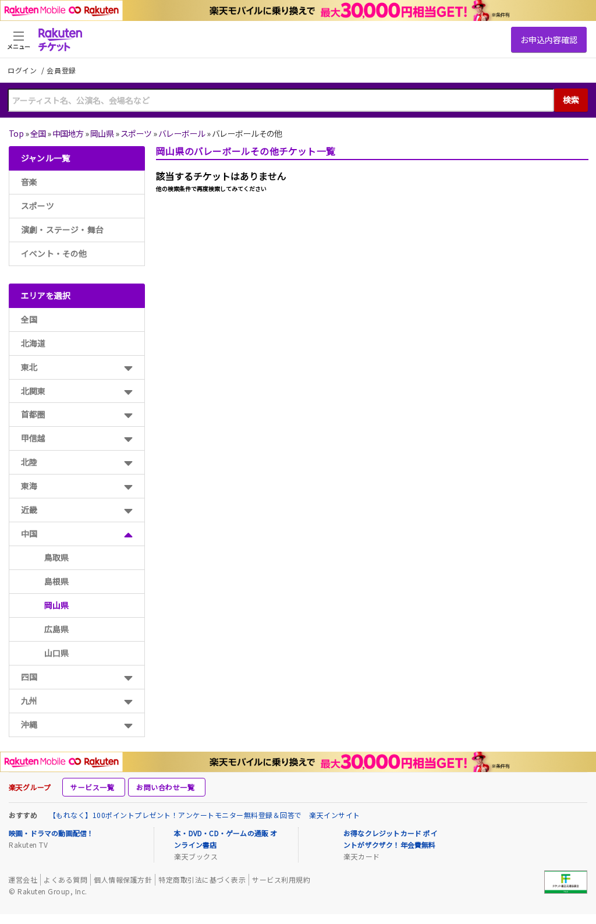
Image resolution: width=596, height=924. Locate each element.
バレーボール (181, 133)
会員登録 (61, 70)
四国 (29, 676)
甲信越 (33, 438)
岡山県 (101, 133)
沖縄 (29, 724)
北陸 (29, 462)
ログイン (23, 70)
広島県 (56, 629)
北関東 (33, 390)
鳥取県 (56, 557)
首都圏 (33, 414)
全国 (38, 133)
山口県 (56, 653)
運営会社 (22, 879)
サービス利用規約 (281, 879)
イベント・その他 (54, 253)
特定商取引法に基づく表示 (202, 879)
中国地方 (68, 133)
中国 (29, 533)
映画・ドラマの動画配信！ (51, 833)
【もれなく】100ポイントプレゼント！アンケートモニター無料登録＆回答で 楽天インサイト (204, 815)
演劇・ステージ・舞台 (62, 229)
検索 (571, 99)
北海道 (33, 343)
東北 (29, 367)
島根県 (56, 581)
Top (16, 133)
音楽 (29, 181)
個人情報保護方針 (123, 879)
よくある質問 (65, 879)
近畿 (29, 509)
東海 (29, 485)
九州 (29, 700)
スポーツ (136, 133)
